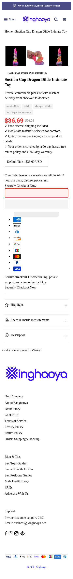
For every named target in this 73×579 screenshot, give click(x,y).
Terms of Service (15, 421)
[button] (36, 204)
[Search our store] (56, 19)
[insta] (17, 533)
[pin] (23, 533)
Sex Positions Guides (18, 475)
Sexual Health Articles (19, 469)
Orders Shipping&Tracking (22, 439)
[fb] (7, 533)
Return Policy (13, 433)
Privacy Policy (14, 426)
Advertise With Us (16, 493)
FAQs (8, 487)
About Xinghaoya (16, 402)
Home (9, 31)
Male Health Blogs (17, 481)
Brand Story (12, 409)
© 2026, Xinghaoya (36, 567)
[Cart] (64, 19)
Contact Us (12, 414)
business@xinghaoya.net (30, 523)
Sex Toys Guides (16, 463)
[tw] (11, 532)
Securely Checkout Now (20, 185)
